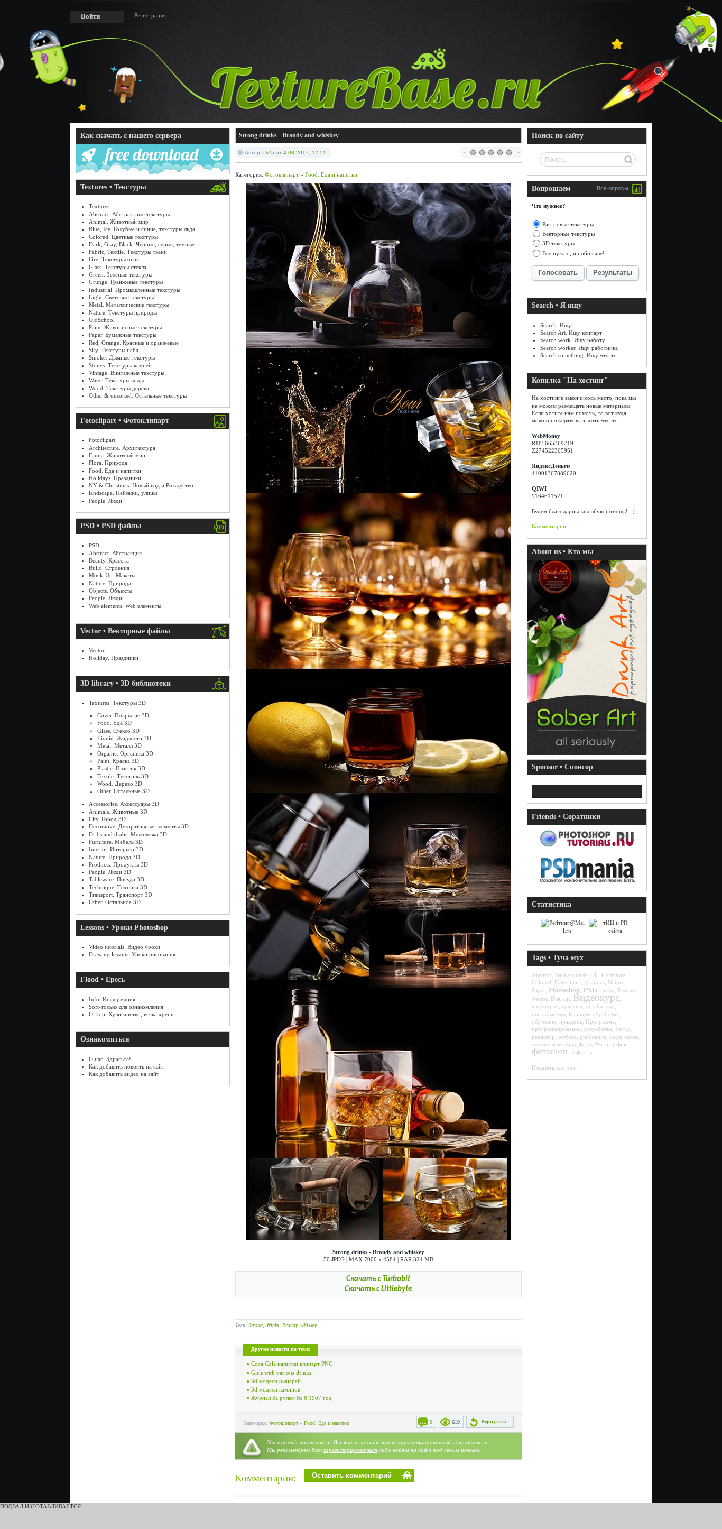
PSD (94, 545)
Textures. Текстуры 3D (117, 702)
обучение (544, 1021)
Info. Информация (112, 999)
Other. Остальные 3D (123, 791)
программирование (556, 1029)
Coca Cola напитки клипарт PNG (292, 1363)
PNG (590, 990)
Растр (622, 1029)
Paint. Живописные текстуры (125, 327)
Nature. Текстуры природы (123, 312)
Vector (97, 650)
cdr (594, 975)
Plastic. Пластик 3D (121, 768)
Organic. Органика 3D (125, 753)
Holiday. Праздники (113, 658)
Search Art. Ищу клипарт (571, 332)
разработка (598, 1029)
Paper (538, 990)
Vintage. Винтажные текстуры (126, 373)
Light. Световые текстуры (121, 297)
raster (607, 990)
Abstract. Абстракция (115, 553)
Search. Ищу (555, 325)
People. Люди (105, 501)
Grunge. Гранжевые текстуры (126, 282)
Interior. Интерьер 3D (116, 849)
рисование (593, 1037)
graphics (594, 982)
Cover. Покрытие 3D (123, 715)
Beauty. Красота (109, 560)
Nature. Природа (110, 583)
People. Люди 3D (110, 872)
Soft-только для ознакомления (126, 1006)
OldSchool (102, 320)
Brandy (289, 1325)
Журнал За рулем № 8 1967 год (291, 1398)
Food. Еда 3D (114, 723)
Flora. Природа (108, 462)
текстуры (564, 1044)
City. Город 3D (107, 819)
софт (615, 1037)
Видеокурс (596, 997)
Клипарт (579, 1014)
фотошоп (549, 1051)
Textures (99, 206)
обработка (606, 1014)
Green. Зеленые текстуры (120, 274)
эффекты (581, 1052)
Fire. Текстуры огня (114, 259)
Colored (541, 982)
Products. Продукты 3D (118, 864)
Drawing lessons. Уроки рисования (132, 954)
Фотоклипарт (282, 174)
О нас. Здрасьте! (110, 1059)
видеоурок (545, 1006)
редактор (543, 1037)
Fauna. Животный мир (117, 455)
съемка (540, 1044)
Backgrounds (571, 975)
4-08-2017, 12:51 (304, 152)
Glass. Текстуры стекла (117, 267)
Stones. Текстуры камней (120, 365)
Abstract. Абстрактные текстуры (129, 214)
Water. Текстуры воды (116, 380)
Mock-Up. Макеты (112, 575)
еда (610, 1006)
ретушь (567, 1037)
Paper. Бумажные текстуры (122, 334)
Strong (255, 1325)
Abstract (542, 975)
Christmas (613, 975)
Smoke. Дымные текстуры (122, 357)
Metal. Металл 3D (119, 745)
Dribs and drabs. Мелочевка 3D (128, 834)
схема (631, 1037)
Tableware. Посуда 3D (116, 879)
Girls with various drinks (281, 1372)
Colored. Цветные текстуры (123, 237)
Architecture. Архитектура (122, 448)
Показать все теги (554, 1067)
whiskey (308, 1325)
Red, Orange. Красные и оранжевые (134, 342)
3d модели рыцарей (276, 1381)
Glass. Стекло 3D (118, 730)
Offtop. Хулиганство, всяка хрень (131, 1014)
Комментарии (549, 526)
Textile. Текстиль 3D (123, 776)
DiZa (268, 152)
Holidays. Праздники (115, 478)
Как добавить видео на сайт (124, 1074)
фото (585, 1044)
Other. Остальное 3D (115, 902)
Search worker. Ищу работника (579, 348)
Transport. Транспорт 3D (120, 894)
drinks (272, 1325)
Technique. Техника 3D (118, 887)
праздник (570, 1021)
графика (572, 1006)
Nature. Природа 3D (114, 857)
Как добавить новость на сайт (126, 1066)
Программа (600, 1021)
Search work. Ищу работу (572, 340)
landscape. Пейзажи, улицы (123, 493)
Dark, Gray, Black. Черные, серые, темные (142, 244)
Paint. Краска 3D (118, 761)
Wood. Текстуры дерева (119, 388)
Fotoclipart (102, 440)
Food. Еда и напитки (115, 470)
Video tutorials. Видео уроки (124, 947)
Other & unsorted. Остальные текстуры (138, 395)
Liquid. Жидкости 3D (124, 738)
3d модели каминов (275, 1389)
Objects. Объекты (110, 590)
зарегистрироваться (350, 1450)
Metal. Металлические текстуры (129, 304)
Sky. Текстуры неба (113, 350)
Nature (616, 982)
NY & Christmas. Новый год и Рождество (141, 485)
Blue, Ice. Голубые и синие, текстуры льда (142, 229)
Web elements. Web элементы (125, 606)
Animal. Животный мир (119, 221)
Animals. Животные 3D (118, 811)
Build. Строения (109, 568)
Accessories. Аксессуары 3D (124, 803)
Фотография (610, 1044)
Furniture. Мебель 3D (116, 842)
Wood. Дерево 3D (119, 783)
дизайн (594, 1006)
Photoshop (564, 990)
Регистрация (150, 15)
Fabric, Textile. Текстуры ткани (128, 251)
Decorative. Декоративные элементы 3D (139, 826)
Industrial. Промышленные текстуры (134, 290)
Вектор (560, 998)
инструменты (549, 1014)
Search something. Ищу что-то (578, 355)
